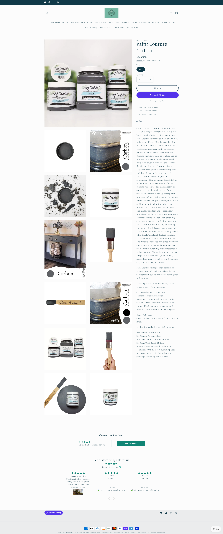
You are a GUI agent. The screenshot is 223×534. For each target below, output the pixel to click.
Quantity (139, 75)
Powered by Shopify (93, 533)
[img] (111, 463)
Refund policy (107, 533)
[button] (47, 13)
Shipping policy (143, 533)
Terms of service (130, 533)
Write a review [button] (131, 443)
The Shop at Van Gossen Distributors (75, 533)
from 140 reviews (110, 467)
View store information (148, 114)
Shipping (139, 60)
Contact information (158, 533)
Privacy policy (118, 533)
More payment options (158, 101)
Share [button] (141, 121)
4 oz (140, 69)
